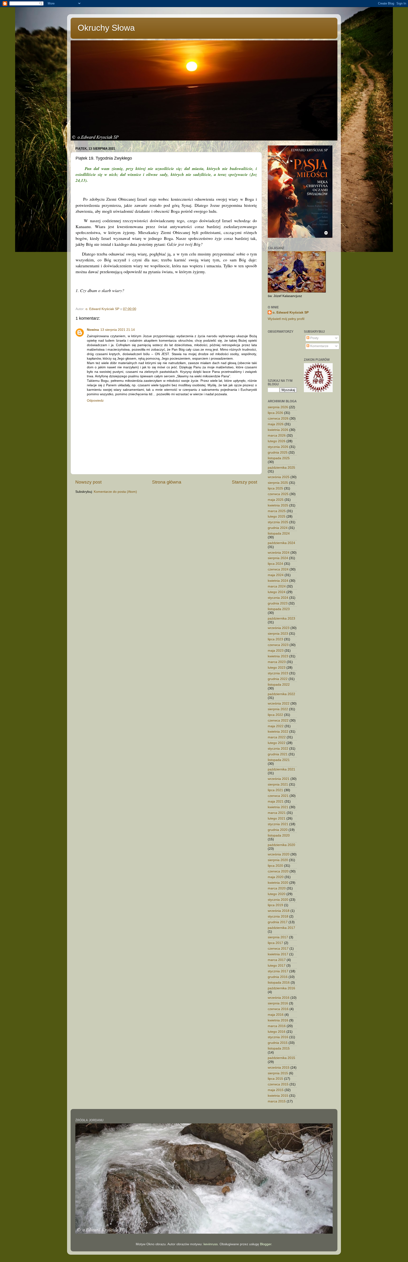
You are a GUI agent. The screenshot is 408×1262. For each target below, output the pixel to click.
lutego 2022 (276, 743)
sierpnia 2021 (278, 784)
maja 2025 (276, 499)
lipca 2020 (275, 865)
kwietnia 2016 (278, 1020)
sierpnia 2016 (278, 1003)
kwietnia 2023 (278, 656)
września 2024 (278, 552)
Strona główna (166, 482)
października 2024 (281, 543)
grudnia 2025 (278, 452)
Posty (314, 338)
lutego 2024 (276, 592)
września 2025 (278, 477)
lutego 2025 (276, 516)
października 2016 (281, 988)
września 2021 (278, 779)
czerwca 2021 (278, 796)
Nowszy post (88, 482)
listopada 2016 (279, 982)
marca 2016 (277, 1026)
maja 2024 (276, 575)
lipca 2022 (275, 715)
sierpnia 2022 (278, 709)
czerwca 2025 (278, 494)
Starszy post (244, 482)
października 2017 (281, 928)
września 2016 (278, 997)
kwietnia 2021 (278, 807)
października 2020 (281, 845)
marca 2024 (277, 586)
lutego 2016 (276, 1031)
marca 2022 (277, 737)
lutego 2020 (276, 894)
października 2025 (281, 467)
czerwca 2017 (278, 948)
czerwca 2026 (278, 418)
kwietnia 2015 (278, 1095)
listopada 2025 (279, 458)
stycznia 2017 (278, 971)
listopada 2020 (279, 835)
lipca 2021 (275, 790)
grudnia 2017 (278, 922)
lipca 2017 (275, 943)
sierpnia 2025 (278, 482)
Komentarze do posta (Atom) (115, 491)
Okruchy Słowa (106, 28)
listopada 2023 (279, 609)
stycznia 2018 (278, 916)
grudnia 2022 (278, 679)
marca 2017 (277, 960)
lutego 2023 (276, 667)
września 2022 (278, 703)
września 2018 (278, 911)
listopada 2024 (279, 533)
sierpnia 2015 (278, 1073)
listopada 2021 (279, 760)
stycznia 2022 (278, 748)
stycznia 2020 (278, 899)
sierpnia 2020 (278, 860)
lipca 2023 (275, 639)
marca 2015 (277, 1101)
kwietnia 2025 (278, 505)
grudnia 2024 (278, 528)
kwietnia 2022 (278, 731)
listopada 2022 (279, 684)
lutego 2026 (276, 441)
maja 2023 (276, 650)
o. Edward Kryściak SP (290, 312)
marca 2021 (277, 813)
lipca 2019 (275, 905)
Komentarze (318, 346)
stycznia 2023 (278, 673)
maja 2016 (276, 1014)
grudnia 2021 (278, 754)
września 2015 (278, 1067)
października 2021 (281, 769)
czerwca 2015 (278, 1084)
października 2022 (281, 694)
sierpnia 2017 (278, 937)
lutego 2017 (276, 965)
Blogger (265, 1244)
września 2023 (278, 628)
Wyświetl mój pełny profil (286, 319)
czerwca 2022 (278, 720)
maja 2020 (276, 877)
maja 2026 (276, 424)
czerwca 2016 (278, 1009)
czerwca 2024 (278, 569)
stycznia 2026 (278, 447)
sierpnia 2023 (278, 633)
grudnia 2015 (278, 1043)
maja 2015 (276, 1090)
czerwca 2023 (278, 645)
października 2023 (281, 618)
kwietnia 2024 (278, 580)
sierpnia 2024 (278, 558)
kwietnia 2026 (278, 430)
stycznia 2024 (278, 597)
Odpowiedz (95, 400)
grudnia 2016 (278, 977)
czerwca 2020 (278, 871)
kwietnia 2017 (278, 954)
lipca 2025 (275, 488)
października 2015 (281, 1058)
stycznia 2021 (278, 824)
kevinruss (211, 1244)
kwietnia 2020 (278, 882)
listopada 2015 (279, 1048)
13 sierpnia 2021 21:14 (117, 329)
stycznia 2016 (278, 1037)
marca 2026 (277, 435)
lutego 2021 (276, 818)
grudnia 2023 (278, 603)
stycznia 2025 (278, 522)
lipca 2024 (275, 563)
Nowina (93, 329)
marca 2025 (277, 511)
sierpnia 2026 (278, 407)
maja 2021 (276, 801)
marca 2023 (277, 662)
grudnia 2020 (278, 830)
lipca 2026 (275, 413)
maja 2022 (276, 726)
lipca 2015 (275, 1078)
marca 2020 (277, 888)
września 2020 (278, 854)
